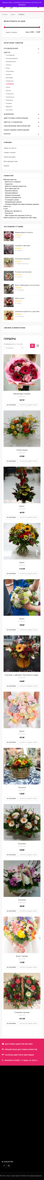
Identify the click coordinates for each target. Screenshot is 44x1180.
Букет (22, 506)
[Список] (37, 346)
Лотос (8, 87)
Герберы (10, 84)
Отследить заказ (12, 200)
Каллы (8, 90)
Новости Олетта (10, 148)
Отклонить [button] (22, 4)
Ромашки (9, 100)
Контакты (9, 213)
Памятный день (9, 157)
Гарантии (9, 184)
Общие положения (12, 195)
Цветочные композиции (16, 118)
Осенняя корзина (22, 1012)
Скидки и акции (10, 152)
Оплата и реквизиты (13, 197)
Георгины (10, 81)
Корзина (22, 787)
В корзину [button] (11, 405)
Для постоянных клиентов (15, 186)
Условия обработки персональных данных (22, 204)
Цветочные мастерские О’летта (18, 215)
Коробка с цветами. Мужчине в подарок (22, 675)
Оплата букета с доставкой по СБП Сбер (20, 218)
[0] (39, 7)
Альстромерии (12, 58)
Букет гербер (22, 956)
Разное (7, 134)
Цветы (13, 14)
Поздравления (11, 48)
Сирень (9, 103)
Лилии (8, 74)
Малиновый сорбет (22, 394)
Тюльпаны (10, 71)
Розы (8, 68)
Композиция (22, 450)
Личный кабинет (11, 193)
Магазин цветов (9, 179)
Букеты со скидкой (13, 182)
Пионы (8, 65)
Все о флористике (10, 161)
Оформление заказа (13, 202)
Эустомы (9, 110)
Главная (5, 14)
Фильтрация (11, 32)
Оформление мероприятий (17, 126)
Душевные (9, 114)
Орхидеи (9, 77)
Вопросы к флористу (13, 211)
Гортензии (10, 97)
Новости (7, 206)
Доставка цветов (12, 188)
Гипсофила (10, 55)
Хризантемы (11, 61)
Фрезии (9, 106)
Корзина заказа (11, 191)
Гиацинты (10, 94)
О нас (5, 209)
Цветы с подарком (13, 122)
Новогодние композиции (16, 130)
